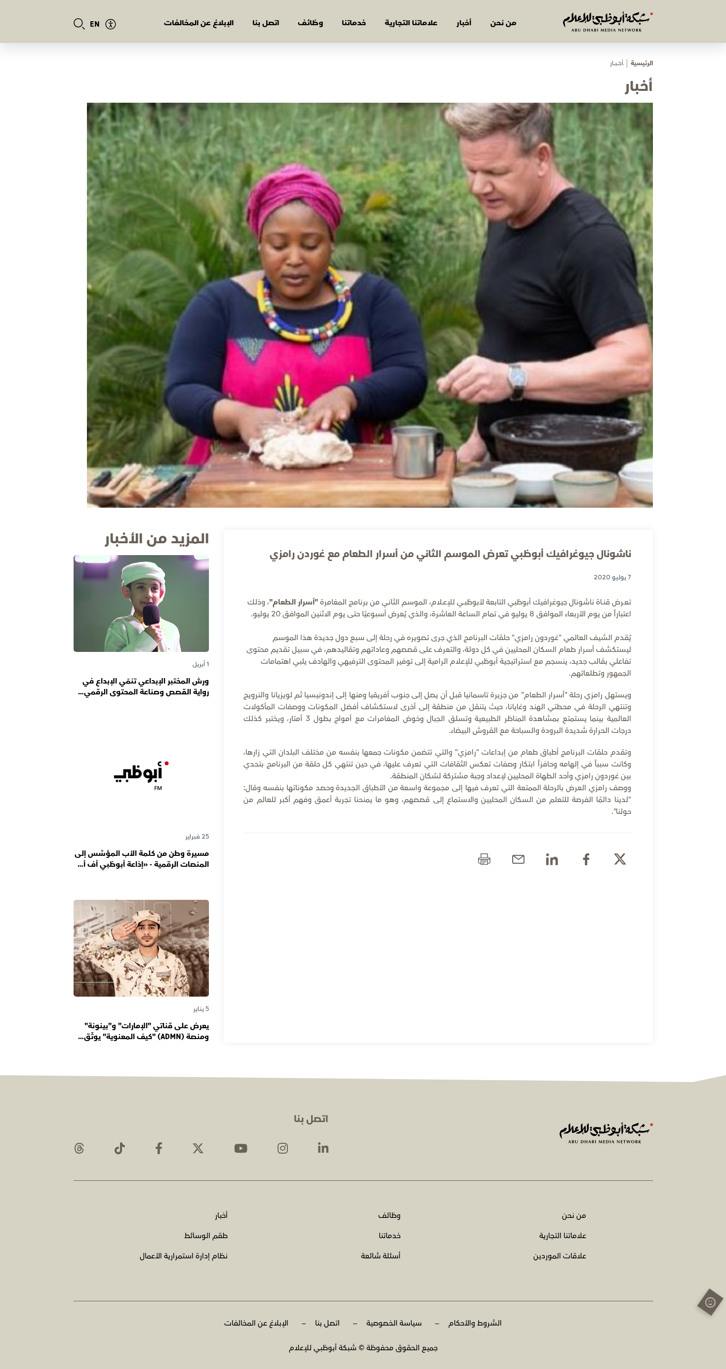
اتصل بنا (265, 23)
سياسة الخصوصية (394, 1323)
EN (95, 24)
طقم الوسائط (206, 1236)
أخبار (464, 23)
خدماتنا (354, 23)
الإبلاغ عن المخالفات (199, 23)
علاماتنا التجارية (411, 23)
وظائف (310, 23)
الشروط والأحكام (475, 1323)
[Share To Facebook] (586, 859)
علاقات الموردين (559, 1256)
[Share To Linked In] (552, 859)
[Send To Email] (518, 859)
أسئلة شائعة (381, 1256)
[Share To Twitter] (620, 859)
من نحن (503, 23)
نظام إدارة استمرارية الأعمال (184, 1256)
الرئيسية (642, 63)
